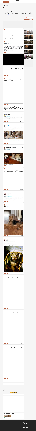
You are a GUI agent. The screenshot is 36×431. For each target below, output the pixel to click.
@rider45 (22, 201)
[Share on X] (29, 19)
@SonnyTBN (22, 343)
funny (19, 389)
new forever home (7, 14)
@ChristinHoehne (21, 189)
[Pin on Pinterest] (7, 52)
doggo (4, 389)
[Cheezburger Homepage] (18, 0)
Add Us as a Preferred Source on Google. (16, 383)
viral (10, 389)
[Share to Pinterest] (31, 19)
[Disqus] (13, 404)
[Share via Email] (32, 19)
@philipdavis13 (22, 378)
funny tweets (13, 389)
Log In (32, 0)
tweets (8, 389)
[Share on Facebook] (28, 19)
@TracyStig (22, 235)
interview (17, 389)
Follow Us (8, 383)
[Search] (4, 0)
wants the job (24, 10)
